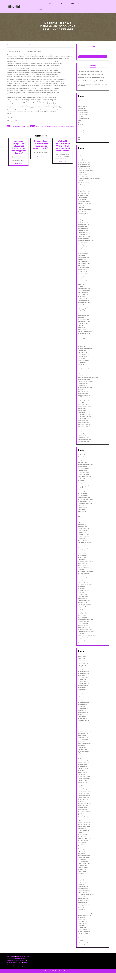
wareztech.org (82, 199)
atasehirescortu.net (83, 279)
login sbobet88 (82, 108)
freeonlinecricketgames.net (85, 548)
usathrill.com (81, 884)
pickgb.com (81, 317)
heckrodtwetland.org (84, 581)
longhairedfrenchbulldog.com (86, 240)
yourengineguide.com (84, 890)
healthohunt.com (82, 819)
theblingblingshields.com (84, 267)
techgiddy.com (82, 180)
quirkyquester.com (83, 385)
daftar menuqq (11, 956)
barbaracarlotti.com (83, 621)
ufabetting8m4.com (83, 788)
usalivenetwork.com (83, 182)
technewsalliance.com (84, 824)
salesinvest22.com (83, 852)
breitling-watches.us (83, 474)
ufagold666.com (82, 865)
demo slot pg (81, 126)
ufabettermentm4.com (84, 416)
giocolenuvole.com (83, 708)
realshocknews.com (83, 315)
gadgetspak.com (82, 764)
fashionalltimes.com (83, 908)
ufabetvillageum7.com (84, 795)
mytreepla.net (82, 774)
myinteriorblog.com (83, 867)
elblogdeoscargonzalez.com (86, 561)
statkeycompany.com (84, 501)
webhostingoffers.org (84, 722)
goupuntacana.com (83, 671)
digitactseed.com (83, 739)
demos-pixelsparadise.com (85, 486)
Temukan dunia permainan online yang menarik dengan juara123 (40, 144)
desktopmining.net (83, 623)
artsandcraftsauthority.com (85, 943)
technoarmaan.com (83, 912)
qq (25, 964)
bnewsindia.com (82, 869)
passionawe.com (82, 375)
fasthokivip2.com (83, 232)
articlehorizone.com (83, 755)
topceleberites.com (83, 786)
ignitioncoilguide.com (83, 937)
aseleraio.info (81, 339)
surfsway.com (82, 735)
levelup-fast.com (82, 772)
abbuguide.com (82, 718)
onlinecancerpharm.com (84, 302)
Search (93, 46)
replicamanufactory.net (84, 778)
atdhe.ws (80, 579)
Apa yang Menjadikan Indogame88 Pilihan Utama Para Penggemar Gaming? (18, 147)
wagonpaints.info (83, 834)
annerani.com (81, 513)
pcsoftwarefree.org (83, 702)
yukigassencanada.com (84, 753)
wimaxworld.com (82, 546)
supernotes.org (82, 329)
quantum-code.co (83, 840)
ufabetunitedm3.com (84, 424)
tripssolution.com (82, 749)
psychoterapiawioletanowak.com (87, 381)
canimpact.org (82, 612)
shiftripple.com (82, 389)
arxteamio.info (82, 344)
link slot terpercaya (83, 110)
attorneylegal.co (82, 284)
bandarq (80, 116)
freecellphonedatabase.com (86, 188)
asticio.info (81, 341)
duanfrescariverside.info (84, 811)
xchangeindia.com (83, 898)
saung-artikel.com (83, 230)
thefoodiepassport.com (84, 604)
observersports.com (83, 234)
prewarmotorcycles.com (84, 490)
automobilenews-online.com (86, 906)
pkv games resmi (82, 134)
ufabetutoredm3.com (84, 430)
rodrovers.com (82, 747)
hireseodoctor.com (83, 768)
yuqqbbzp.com (82, 757)
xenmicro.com (82, 695)
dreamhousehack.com (84, 902)
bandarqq (19, 962)
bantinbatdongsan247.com (85, 170)
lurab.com (80, 935)
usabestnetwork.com (84, 201)
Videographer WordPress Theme (53, 971)
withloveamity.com (83, 712)
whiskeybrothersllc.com (84, 439)
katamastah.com (82, 335)
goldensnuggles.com (83, 211)
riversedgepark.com (83, 673)
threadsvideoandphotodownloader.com (89, 178)
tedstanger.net (82, 828)
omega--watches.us (83, 472)
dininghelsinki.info (83, 809)
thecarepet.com (82, 159)
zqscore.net (81, 337)
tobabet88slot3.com (83, 404)
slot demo (80, 120)
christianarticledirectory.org (85, 641)
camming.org (81, 668)
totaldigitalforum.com (84, 910)
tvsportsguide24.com (84, 290)
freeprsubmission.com (84, 863)
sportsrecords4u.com (84, 784)
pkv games (17, 958)
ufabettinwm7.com (83, 420)
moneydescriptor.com (84, 248)
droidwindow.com (83, 861)
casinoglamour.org (83, 637)
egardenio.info (82, 343)
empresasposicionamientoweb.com (87, 914)
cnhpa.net (81, 325)
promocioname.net (83, 544)
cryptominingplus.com (84, 236)
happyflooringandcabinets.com (86, 308)
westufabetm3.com (83, 437)
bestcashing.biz (82, 550)
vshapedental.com (83, 886)
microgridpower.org (83, 368)
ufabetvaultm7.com (83, 793)
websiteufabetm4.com (84, 803)
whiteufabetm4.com (83, 805)
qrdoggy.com (81, 312)
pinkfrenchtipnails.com (84, 269)
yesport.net (81, 217)
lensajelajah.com (82, 689)
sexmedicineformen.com (85, 387)
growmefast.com (82, 298)
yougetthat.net (82, 221)
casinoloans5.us (82, 594)
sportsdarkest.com (83, 253)
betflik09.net (81, 691)
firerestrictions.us (83, 551)
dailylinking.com (82, 704)
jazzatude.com (82, 515)
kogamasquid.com (83, 633)
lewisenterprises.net (83, 700)
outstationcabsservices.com (86, 894)
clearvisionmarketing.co (84, 838)
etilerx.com (81, 813)
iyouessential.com (83, 710)
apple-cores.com (82, 617)
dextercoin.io (81, 639)
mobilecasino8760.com (84, 590)
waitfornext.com (82, 836)
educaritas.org (82, 687)
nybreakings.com (82, 892)
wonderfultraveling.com (84, 542)
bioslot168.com (82, 941)
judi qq (80, 105)
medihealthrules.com (83, 883)
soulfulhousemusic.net (84, 397)
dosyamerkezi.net (83, 493)
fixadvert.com (82, 478)
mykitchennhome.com (84, 600)
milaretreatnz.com (83, 522)
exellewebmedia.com (84, 191)
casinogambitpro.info (84, 164)
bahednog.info (82, 172)
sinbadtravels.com (83, 195)
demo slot (80, 124)
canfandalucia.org (83, 888)
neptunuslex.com (82, 466)
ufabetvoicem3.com (83, 797)
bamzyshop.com (82, 873)
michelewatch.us (82, 470)
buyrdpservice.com (83, 215)
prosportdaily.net (82, 850)
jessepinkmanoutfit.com (84, 203)
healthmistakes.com (83, 319)
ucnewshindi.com (82, 186)
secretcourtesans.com (84, 662)
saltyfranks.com (82, 511)
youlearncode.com (83, 714)
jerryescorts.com (83, 283)
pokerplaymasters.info (84, 166)
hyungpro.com (82, 259)
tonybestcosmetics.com (84, 915)
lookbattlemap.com (83, 213)
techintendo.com (82, 728)
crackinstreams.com (83, 762)
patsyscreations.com (83, 683)
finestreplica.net (82, 815)
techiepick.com (82, 871)
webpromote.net (82, 563)
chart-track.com (82, 540)
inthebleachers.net (83, 625)
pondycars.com (82, 875)
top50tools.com (82, 507)
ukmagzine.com (82, 197)
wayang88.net (82, 801)
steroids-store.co (83, 565)
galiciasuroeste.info (83, 528)
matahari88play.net (83, 246)
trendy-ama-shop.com (84, 855)
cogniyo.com (81, 358)
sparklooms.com (82, 399)
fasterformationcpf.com (84, 209)
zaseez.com (81, 675)
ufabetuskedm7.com (83, 428)
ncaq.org (80, 693)
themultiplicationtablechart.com (86, 635)
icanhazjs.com (82, 610)
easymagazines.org (83, 360)
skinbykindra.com (83, 921)
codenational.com (83, 925)
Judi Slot (50, 4)
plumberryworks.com (84, 379)
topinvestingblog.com (84, 505)
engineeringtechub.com (84, 281)
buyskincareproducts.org (85, 629)
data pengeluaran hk (83, 118)
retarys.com (81, 207)
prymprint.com (82, 350)
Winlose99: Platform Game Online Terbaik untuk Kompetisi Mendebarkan (63, 146)
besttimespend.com (83, 354)
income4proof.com (83, 685)
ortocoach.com (82, 373)
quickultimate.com (83, 383)
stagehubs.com (82, 656)
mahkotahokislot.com (84, 300)
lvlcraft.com (81, 741)
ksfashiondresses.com (84, 321)
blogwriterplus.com (83, 160)
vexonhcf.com (82, 484)
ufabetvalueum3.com (84, 791)
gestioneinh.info (82, 848)
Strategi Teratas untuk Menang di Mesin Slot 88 (90, 81)
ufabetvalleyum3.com (84, 434)
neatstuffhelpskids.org (84, 534)
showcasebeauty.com (84, 497)
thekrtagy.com (82, 896)
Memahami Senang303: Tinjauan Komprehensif (91, 77)
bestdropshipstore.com (84, 731)
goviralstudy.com (82, 613)
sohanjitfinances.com (84, 395)
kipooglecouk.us (82, 598)
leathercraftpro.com (83, 366)
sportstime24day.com (84, 263)
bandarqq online (82, 103)
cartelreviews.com (83, 733)
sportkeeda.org (82, 352)
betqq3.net (81, 592)
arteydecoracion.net (83, 567)
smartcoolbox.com (83, 393)
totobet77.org (82, 410)
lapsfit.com (81, 770)
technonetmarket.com (84, 826)
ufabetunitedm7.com (84, 426)
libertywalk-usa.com (83, 457)
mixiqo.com (81, 370)
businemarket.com (83, 244)
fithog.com (81, 569)
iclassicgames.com (83, 228)
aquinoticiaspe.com (83, 238)
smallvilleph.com (82, 526)
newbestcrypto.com (83, 224)
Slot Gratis (61, 4)
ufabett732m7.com (83, 857)
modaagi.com (82, 524)
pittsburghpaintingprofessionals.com (88, 377)
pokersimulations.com (84, 776)
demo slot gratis (82, 128)
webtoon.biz (81, 255)
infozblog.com (82, 557)
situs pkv (16, 964)
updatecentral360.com (84, 333)
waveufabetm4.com (83, 799)
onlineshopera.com (83, 697)
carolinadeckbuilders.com (85, 503)
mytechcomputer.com (84, 939)
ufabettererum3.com (84, 414)
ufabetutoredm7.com (84, 432)
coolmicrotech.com (83, 900)
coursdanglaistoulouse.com (85, 464)
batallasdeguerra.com (84, 530)
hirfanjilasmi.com (82, 362)
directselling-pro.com (84, 931)
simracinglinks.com (83, 492)
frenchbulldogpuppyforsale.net (86, 631)
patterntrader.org (83, 323)
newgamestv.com (83, 271)
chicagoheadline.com (84, 666)
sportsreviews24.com (84, 292)
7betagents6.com (83, 759)
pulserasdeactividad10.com (85, 619)
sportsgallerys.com (83, 273)
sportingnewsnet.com (84, 261)
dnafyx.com (81, 706)
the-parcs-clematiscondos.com (86, 155)
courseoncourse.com (84, 168)
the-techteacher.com (84, 904)
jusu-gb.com (81, 157)
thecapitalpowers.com (84, 403)
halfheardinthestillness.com (85, 582)
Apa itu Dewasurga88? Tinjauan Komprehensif (90, 74)
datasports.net (82, 277)
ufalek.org (81, 304)
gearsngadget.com (83, 766)
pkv (79, 137)
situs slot (40, 9)
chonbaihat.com (82, 559)
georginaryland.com (83, 573)
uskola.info (81, 832)
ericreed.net (81, 586)
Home (39, 4)
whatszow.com (82, 724)
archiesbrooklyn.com (83, 553)
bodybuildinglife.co (83, 310)
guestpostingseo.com (84, 162)
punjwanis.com (82, 153)
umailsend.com (82, 205)
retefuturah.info (82, 821)
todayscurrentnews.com (84, 406)
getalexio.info (82, 346)
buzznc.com (81, 917)
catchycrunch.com (83, 677)
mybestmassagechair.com (85, 584)
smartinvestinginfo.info (84, 822)
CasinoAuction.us (83, 596)
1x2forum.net (81, 658)
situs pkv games (82, 106)
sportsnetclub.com (83, 222)
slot (11, 117)
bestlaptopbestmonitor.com (85, 571)
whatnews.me (82, 842)
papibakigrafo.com (83, 608)
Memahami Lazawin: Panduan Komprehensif (90, 71)
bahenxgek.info (82, 174)
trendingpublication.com (84, 412)
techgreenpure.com (83, 730)
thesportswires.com (83, 257)
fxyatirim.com (82, 716)
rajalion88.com (82, 670)
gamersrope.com (83, 190)
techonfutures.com (83, 877)
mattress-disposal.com (84, 306)
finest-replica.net (83, 846)
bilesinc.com (81, 521)
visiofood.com (82, 859)
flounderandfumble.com (84, 817)
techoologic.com (82, 879)
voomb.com (81, 286)
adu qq (80, 101)
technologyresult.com (84, 720)
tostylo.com (81, 219)
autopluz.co (81, 480)
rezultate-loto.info (83, 780)
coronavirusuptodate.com (85, 760)
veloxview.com (82, 435)
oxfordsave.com (82, 226)
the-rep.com (81, 509)
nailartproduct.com (83, 737)
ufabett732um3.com (83, 830)
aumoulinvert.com (83, 602)
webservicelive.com (83, 944)
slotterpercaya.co (83, 391)
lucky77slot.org (82, 296)
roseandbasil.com (83, 575)
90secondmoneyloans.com (85, 743)
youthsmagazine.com (84, 250)
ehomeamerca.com (83, 726)
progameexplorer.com (84, 927)
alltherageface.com (83, 923)
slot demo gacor (82, 136)
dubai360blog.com (83, 294)
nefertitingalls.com (83, 681)
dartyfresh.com (82, 699)
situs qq (22, 964)
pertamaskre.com (83, 176)
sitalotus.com (81, 327)
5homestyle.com (82, 643)
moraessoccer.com (83, 536)
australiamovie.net (83, 459)
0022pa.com (81, 517)
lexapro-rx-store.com (84, 627)
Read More (18, 163)
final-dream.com (82, 844)
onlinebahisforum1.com (84, 664)
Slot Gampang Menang (77, 4)
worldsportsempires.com (85, 331)
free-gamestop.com (83, 193)
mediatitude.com (82, 488)
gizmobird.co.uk (82, 461)
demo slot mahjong (83, 112)
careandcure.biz (82, 356)
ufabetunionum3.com (84, 790)
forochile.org (81, 538)
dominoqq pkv (20, 956)
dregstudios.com (82, 532)
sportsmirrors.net (83, 275)
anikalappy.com (82, 807)
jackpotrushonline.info (84, 184)
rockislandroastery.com (84, 929)
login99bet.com (82, 660)
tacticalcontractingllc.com (85, 401)
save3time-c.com (83, 482)
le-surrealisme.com (83, 495)
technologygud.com (83, 314)
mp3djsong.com (82, 462)
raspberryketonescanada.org (86, 881)
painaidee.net (82, 252)
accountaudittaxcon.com (85, 348)
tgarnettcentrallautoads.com (86, 476)
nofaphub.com (82, 679)
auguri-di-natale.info (83, 468)
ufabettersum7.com (83, 418)
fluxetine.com (82, 588)
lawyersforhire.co (83, 242)
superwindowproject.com (85, 606)
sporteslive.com (82, 265)
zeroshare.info (82, 519)
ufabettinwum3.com (83, 422)
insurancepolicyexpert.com (85, 499)
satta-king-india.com (83, 751)
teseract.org (81, 853)
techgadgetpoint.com (84, 288)
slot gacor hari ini (11, 962)
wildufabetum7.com (83, 441)
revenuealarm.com (83, 933)
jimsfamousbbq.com (83, 455)
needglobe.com (82, 372)
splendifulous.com (83, 782)
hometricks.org (82, 364)
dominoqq (81, 130)
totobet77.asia (82, 408)
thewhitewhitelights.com (84, 577)
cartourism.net (82, 615)
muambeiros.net (82, 555)
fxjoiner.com (81, 919)
